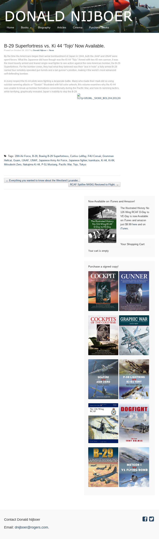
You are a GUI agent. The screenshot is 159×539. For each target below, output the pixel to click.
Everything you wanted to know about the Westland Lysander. (42, 180)
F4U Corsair (94, 156)
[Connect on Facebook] (145, 519)
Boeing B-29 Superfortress (54, 156)
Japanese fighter (78, 160)
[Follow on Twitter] (152, 519)
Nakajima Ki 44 (31, 164)
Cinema (77, 27)
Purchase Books (99, 27)
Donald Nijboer (39, 50)
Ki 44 (104, 160)
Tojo (75, 164)
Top (149, 529)
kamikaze (94, 160)
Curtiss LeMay (78, 156)
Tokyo (82, 164)
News (51, 50)
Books (25, 27)
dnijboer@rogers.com (31, 527)
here (134, 224)
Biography (44, 27)
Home (10, 27)
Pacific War (65, 164)
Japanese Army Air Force (53, 160)
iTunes (124, 228)
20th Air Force (23, 156)
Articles (61, 27)
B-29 (34, 156)
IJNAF (33, 160)
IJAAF (25, 160)
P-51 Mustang (49, 164)
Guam (16, 160)
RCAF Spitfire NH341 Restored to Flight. (94, 184)
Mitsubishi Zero (12, 164)
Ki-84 (111, 160)
